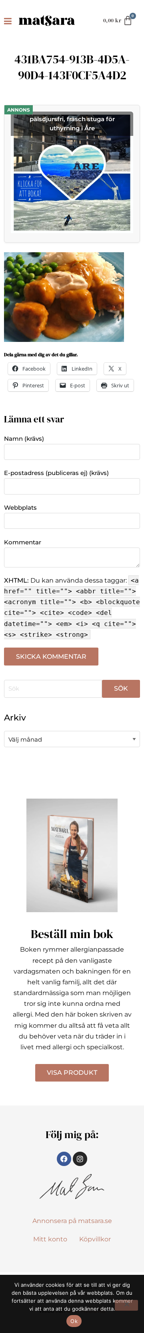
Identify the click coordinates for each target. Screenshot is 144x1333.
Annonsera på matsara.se (72, 1221)
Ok (74, 1321)
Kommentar (22, 542)
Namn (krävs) (24, 438)
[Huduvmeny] (9, 21)
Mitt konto (50, 1239)
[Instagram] (80, 1159)
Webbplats (20, 507)
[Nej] (126, 1305)
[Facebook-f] (64, 1159)
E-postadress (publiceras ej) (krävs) (56, 473)
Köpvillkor (95, 1239)
